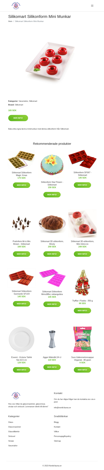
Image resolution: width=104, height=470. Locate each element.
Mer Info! (18, 118)
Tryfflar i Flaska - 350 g (82, 301)
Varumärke (23, 101)
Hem (10, 21)
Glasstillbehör (14, 431)
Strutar (11, 441)
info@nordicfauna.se (62, 407)
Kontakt (57, 427)
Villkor (56, 431)
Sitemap (57, 441)
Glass (10, 422)
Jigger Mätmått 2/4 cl (52, 357)
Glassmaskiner (14, 427)
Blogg (56, 422)
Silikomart (33, 101)
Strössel (11, 436)
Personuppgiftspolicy (62, 436)
